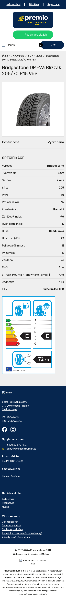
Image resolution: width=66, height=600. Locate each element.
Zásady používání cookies (16, 537)
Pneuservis (8, 503)
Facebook (4, 429)
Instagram (13, 429)
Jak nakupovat (10, 521)
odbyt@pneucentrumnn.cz (21, 448)
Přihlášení (34, 4)
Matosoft (47, 554)
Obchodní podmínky (12, 529)
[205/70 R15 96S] (33, 109)
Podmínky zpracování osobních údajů (22, 533)
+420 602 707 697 (17, 444)
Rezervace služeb (36, 34)
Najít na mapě (9, 409)
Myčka (5, 506)
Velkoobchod (13, 4)
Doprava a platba (11, 525)
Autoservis (8, 499)
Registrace (54, 4)
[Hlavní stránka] (33, 20)
